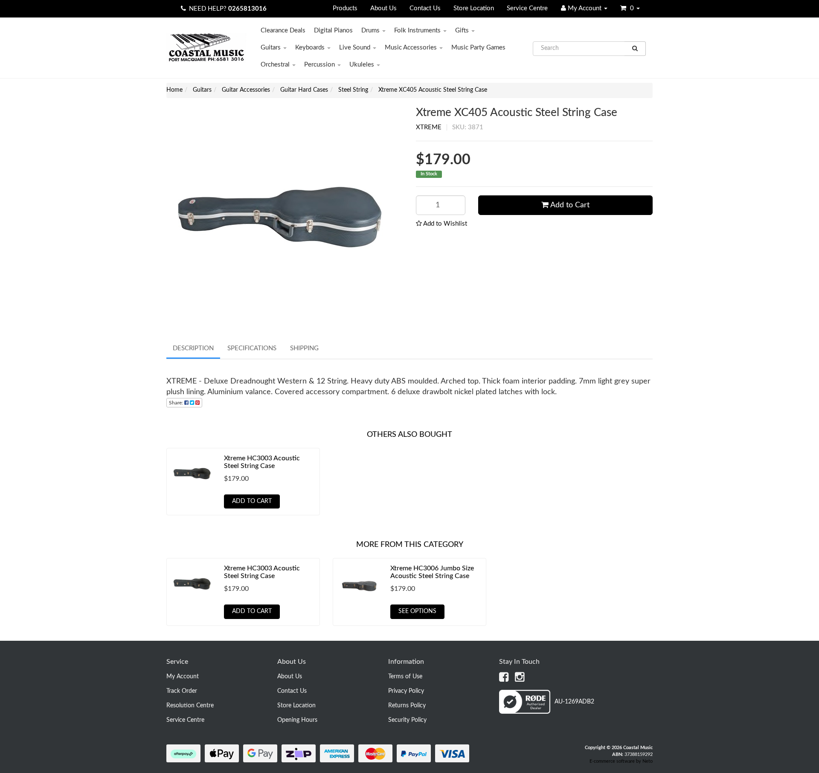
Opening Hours (297, 720)
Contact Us (425, 8)
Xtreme (428, 127)
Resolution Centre (190, 706)
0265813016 (247, 9)
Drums (371, 30)
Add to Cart (569, 205)
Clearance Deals (283, 30)
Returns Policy (407, 706)
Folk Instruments (418, 30)
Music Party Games (478, 47)
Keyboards (310, 47)
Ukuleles (362, 64)
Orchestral (276, 64)
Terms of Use (405, 677)
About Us (383, 8)
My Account (182, 677)
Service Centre (527, 8)
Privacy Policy (406, 691)
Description (193, 348)
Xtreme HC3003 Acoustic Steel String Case (262, 462)
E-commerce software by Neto (621, 761)
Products (345, 8)
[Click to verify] (546, 712)
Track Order (181, 691)
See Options (417, 611)
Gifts (462, 30)
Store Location (473, 8)
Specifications (251, 348)
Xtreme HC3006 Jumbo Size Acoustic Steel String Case (432, 572)
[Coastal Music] (206, 47)
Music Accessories (412, 47)
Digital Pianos (333, 30)
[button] (441, 224)
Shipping (304, 348)
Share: (176, 402)
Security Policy (407, 720)
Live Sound (355, 47)
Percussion (320, 64)
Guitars (271, 47)
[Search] (635, 48)
